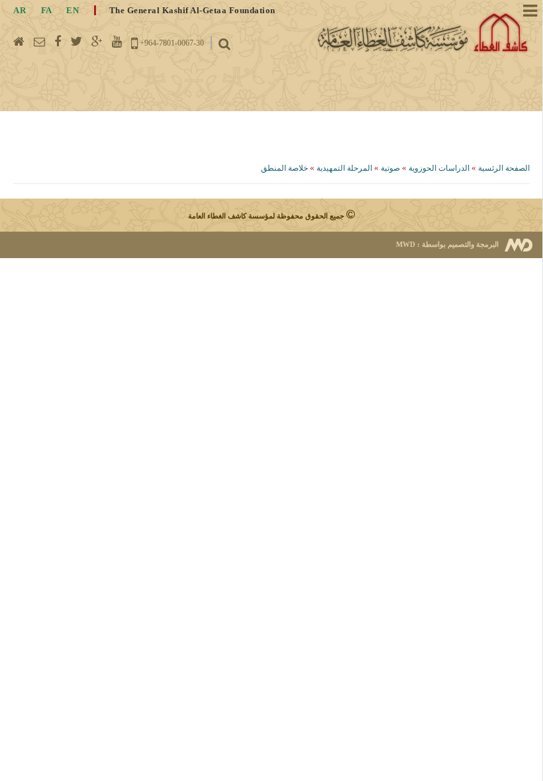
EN (72, 10)
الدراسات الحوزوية (439, 168)
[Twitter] (76, 41)
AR (19, 10)
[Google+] (97, 41)
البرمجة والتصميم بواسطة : (447, 244)
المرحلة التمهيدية (343, 168)
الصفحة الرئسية (504, 168)
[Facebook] (57, 41)
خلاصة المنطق (284, 168)
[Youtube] (117, 41)
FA (46, 10)
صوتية (390, 168)
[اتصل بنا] (39, 41)
